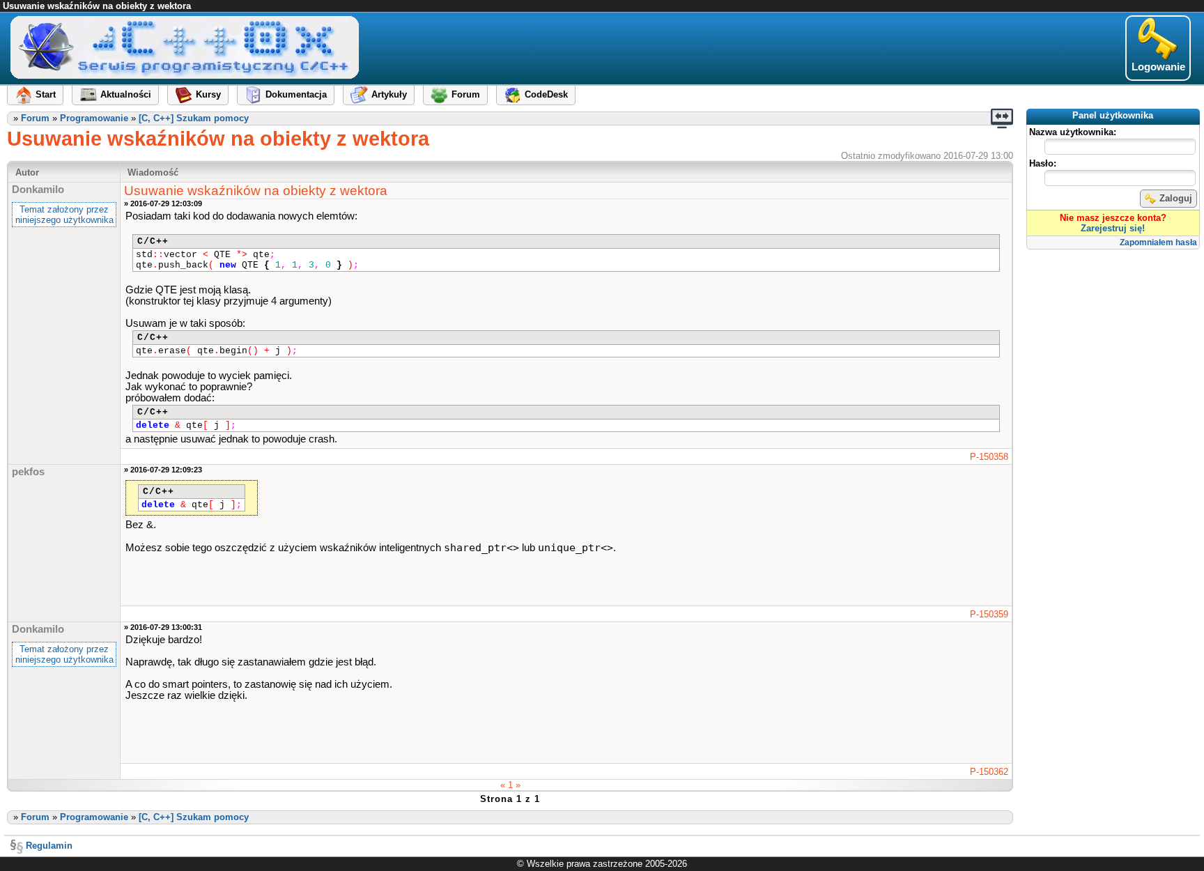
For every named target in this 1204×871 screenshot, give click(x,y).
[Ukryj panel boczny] (1002, 118)
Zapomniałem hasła (1158, 242)
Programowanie (94, 118)
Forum (35, 118)
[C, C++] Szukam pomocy (194, 118)
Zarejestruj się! (1113, 228)
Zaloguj (1175, 198)
